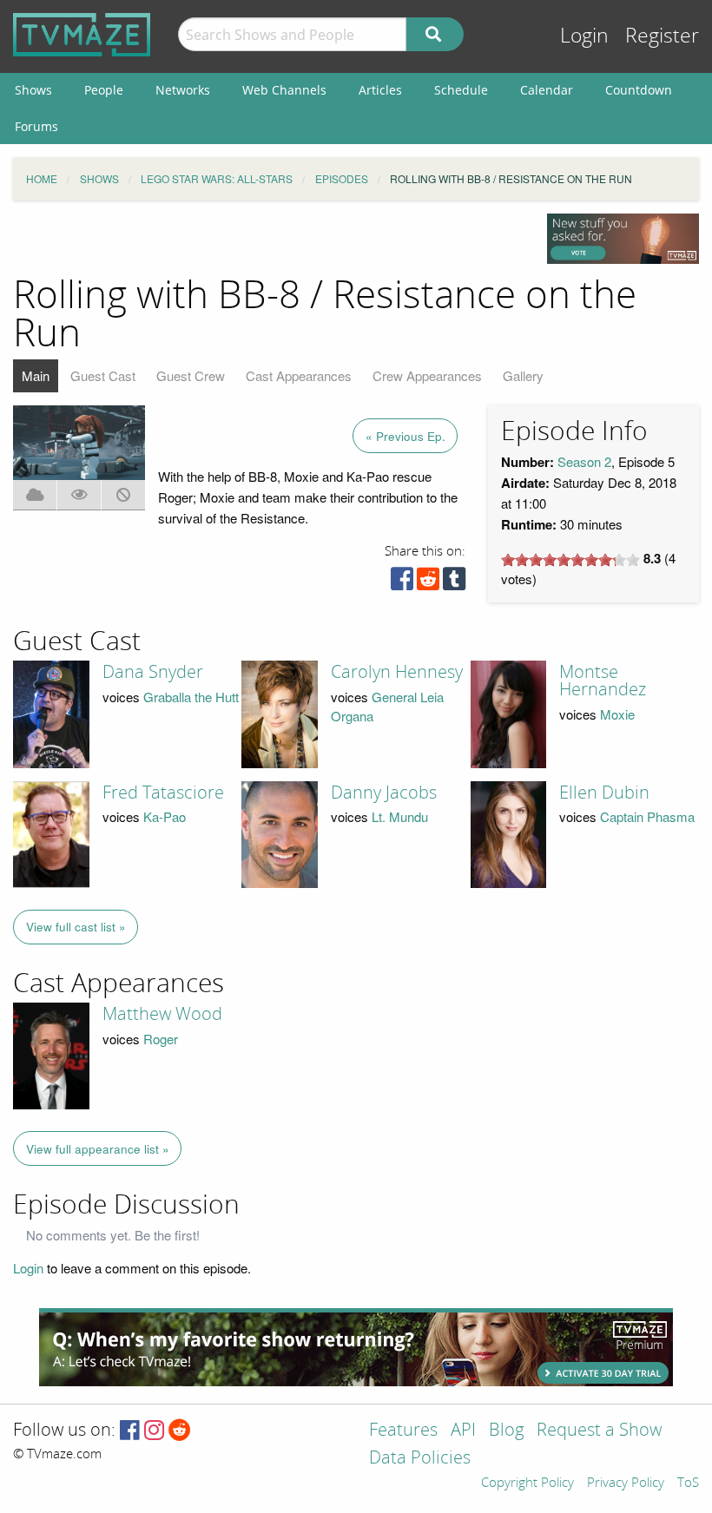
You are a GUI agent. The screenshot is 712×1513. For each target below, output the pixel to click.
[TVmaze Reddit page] (179, 1431)
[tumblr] (454, 583)
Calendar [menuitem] (546, 90)
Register (662, 36)
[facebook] (402, 583)
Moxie (617, 714)
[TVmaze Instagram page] (154, 1431)
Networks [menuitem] (182, 90)
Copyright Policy (527, 1483)
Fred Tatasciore (163, 792)
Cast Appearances (299, 375)
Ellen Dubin (604, 792)
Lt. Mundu (400, 816)
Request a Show (599, 1431)
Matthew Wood (162, 1013)
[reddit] (428, 583)
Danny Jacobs (384, 792)
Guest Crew (190, 375)
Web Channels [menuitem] (284, 90)
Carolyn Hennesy (397, 671)
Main (35, 375)
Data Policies (420, 1459)
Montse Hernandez (602, 680)
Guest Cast (102, 375)
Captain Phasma (647, 816)
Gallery (523, 375)
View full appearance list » (97, 1149)
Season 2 (584, 461)
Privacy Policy (625, 1483)
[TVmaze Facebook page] (130, 1431)
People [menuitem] (103, 90)
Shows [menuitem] (33, 90)
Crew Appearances (427, 375)
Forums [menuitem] (36, 126)
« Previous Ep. (405, 436)
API (463, 1431)
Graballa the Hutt (191, 696)
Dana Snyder (152, 671)
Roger (160, 1038)
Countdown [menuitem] (638, 90)
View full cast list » (76, 926)
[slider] (570, 560)
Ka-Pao (164, 816)
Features (403, 1431)
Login (584, 36)
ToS (688, 1483)
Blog (506, 1431)
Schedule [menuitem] (461, 90)
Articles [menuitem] (380, 90)
